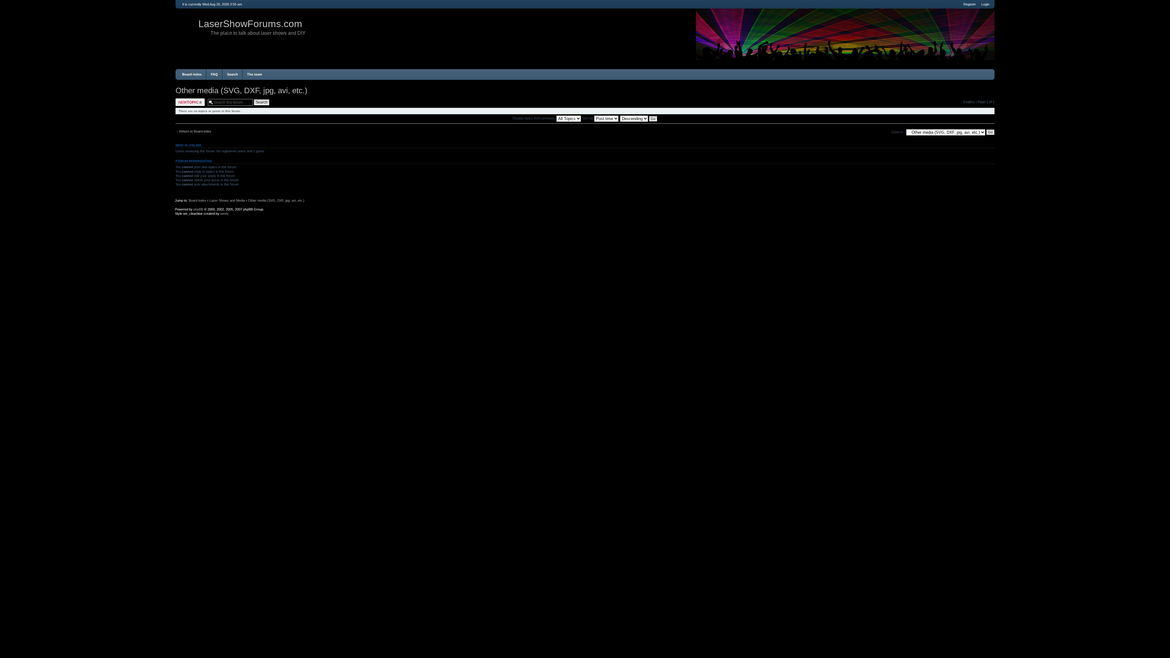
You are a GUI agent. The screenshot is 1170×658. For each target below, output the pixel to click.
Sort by (588, 118)
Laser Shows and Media (227, 200)
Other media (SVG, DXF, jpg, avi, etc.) (241, 90)
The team (254, 74)
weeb (224, 213)
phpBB (198, 209)
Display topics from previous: (534, 118)
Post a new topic (188, 100)
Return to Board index (195, 131)
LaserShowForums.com (250, 23)
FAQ (214, 74)
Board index (192, 74)
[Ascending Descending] (639, 118)
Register (969, 4)
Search (232, 74)
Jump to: (897, 132)
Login (985, 4)
